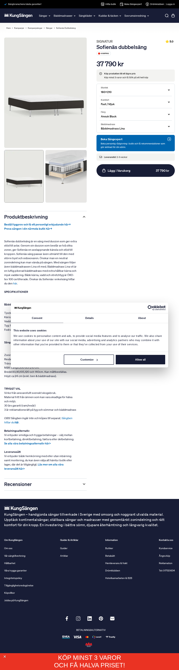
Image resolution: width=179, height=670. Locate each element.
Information (111, 540)
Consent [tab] (37, 317)
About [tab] (142, 317)
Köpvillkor (9, 592)
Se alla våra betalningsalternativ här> (27, 443)
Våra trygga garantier (15, 570)
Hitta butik (110, 4)
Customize (87, 359)
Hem (8, 28)
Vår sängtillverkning (14, 555)
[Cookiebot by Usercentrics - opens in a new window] (150, 307)
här (15, 283)
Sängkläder (85, 15)
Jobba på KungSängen (16, 600)
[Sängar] (49, 16)
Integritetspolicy (13, 578)
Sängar (43, 15)
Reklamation (165, 563)
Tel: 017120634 (167, 570)
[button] (4, 656)
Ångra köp (164, 555)
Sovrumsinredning (135, 15)
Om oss (8, 548)
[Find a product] (167, 15)
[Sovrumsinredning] (148, 16)
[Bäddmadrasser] (75, 16)
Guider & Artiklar (69, 540)
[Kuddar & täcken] (120, 16)
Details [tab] (89, 317)
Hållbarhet (9, 563)
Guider (63, 548)
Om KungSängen (13, 540)
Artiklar (64, 555)
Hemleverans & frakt (116, 563)
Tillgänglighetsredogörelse (18, 585)
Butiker (109, 548)
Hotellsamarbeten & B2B (118, 578)
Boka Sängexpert (133, 4)
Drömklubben (157, 4)
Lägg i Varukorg (138, 170)
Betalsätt (110, 555)
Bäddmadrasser (63, 15)
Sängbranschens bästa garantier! (24, 4)
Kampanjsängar (35, 28)
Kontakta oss (166, 540)
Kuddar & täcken (108, 15)
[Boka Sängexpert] (169, 139)
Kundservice (166, 548)
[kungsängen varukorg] (173, 15)
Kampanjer (19, 28)
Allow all (140, 359)
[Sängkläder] (94, 16)
